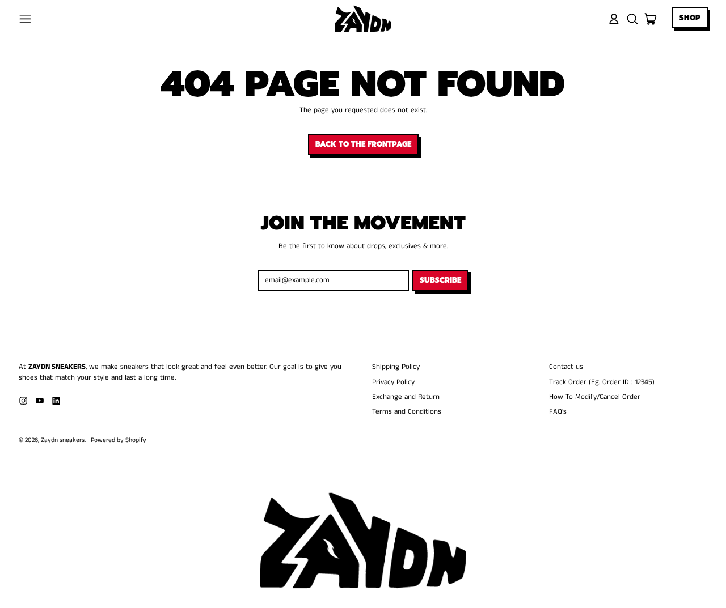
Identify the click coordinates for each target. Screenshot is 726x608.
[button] (632, 18)
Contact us (566, 367)
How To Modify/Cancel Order (594, 397)
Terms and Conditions (406, 411)
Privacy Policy (393, 382)
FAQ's (558, 411)
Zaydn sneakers (63, 440)
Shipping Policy (396, 367)
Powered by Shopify (118, 440)
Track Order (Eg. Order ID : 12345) (602, 382)
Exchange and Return (406, 397)
